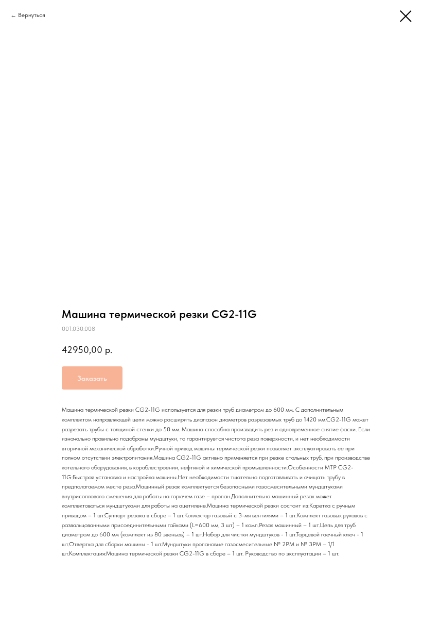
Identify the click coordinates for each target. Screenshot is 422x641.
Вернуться (31, 15)
